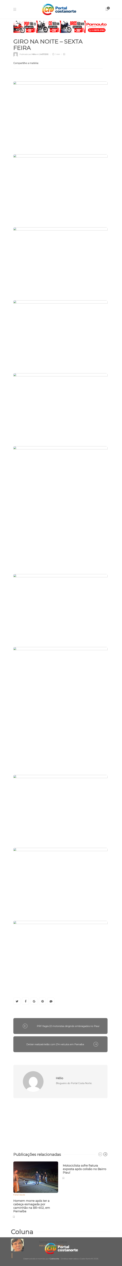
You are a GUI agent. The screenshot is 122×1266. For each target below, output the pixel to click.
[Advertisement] (60, 1123)
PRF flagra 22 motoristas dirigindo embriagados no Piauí (68, 1026)
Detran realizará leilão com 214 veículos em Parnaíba (55, 1044)
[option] (36, 1189)
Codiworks (54, 1258)
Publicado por (28, 54)
